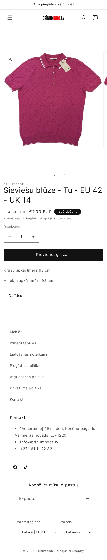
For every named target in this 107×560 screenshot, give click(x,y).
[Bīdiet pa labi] (64, 174)
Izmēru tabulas (23, 343)
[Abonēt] (87, 498)
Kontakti (17, 399)
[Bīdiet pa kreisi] (42, 174)
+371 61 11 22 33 (36, 448)
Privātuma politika (26, 388)
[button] (9, 17)
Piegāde (31, 218)
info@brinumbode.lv (39, 442)
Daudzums (12, 227)
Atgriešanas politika (27, 377)
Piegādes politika (25, 365)
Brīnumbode (45, 551)
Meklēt (16, 332)
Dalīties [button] (15, 295)
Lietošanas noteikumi (28, 354)
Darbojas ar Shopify (69, 551)
